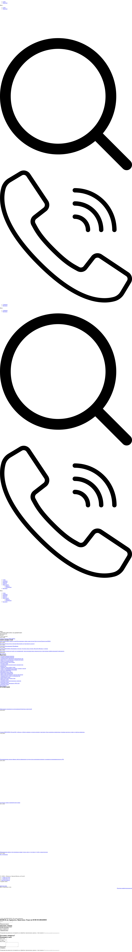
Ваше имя (2, 938)
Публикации (8, 587)
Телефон (2, 940)
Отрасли (5, 583)
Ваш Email (2, 941)
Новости (8, 586)
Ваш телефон (3, 929)
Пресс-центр (6, 584)
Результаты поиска (4, 924)
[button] (66, 5)
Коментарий (3, 946)
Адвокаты (5, 304)
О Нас (4, 1)
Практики (5, 3)
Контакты (5, 305)
